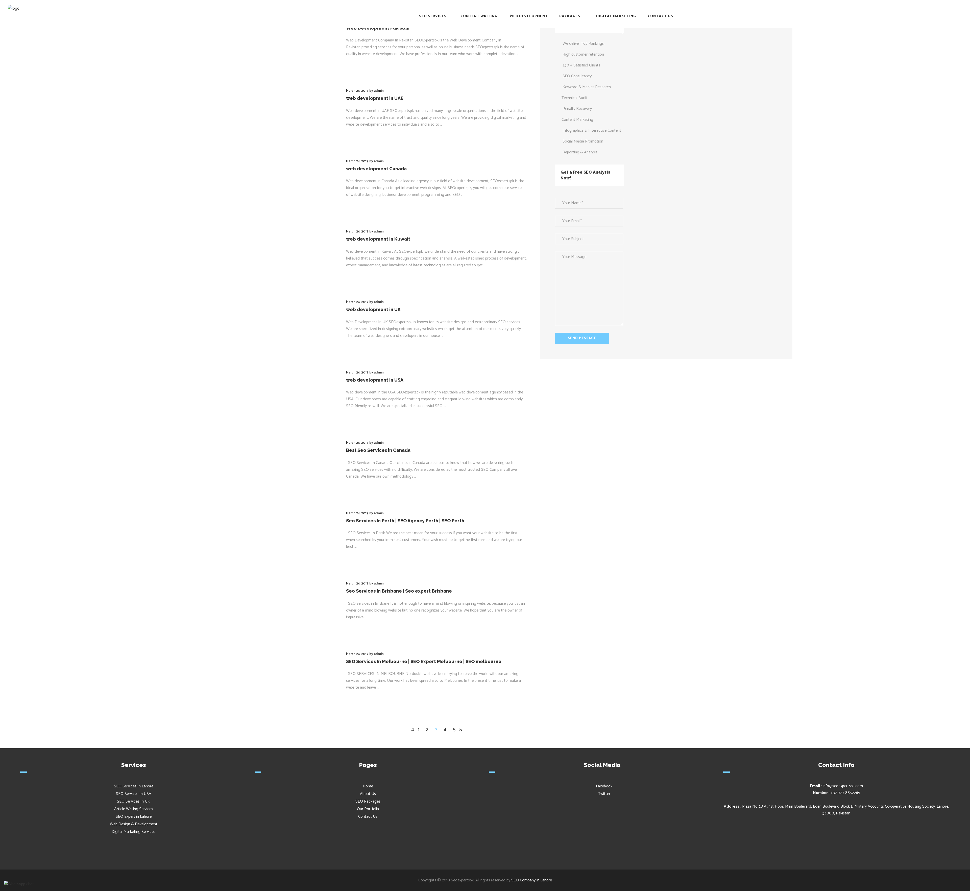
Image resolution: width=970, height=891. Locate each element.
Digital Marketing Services (133, 831)
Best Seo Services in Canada (378, 450)
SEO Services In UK (133, 801)
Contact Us (367, 816)
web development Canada (376, 168)
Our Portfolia (368, 809)
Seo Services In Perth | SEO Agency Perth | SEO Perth (405, 520)
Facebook (603, 786)
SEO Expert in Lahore (134, 816)
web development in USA (374, 380)
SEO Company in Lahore (531, 880)
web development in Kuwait (378, 239)
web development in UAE (374, 98)
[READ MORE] (360, 64)
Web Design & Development (133, 824)
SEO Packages (367, 801)
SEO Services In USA (133, 793)
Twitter (603, 793)
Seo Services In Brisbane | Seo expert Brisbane (399, 591)
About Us (368, 793)
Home (368, 786)
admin (379, 91)
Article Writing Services (133, 809)
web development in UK (373, 309)
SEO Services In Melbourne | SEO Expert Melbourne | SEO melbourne (423, 661)
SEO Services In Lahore (133, 786)
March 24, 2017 (357, 91)
